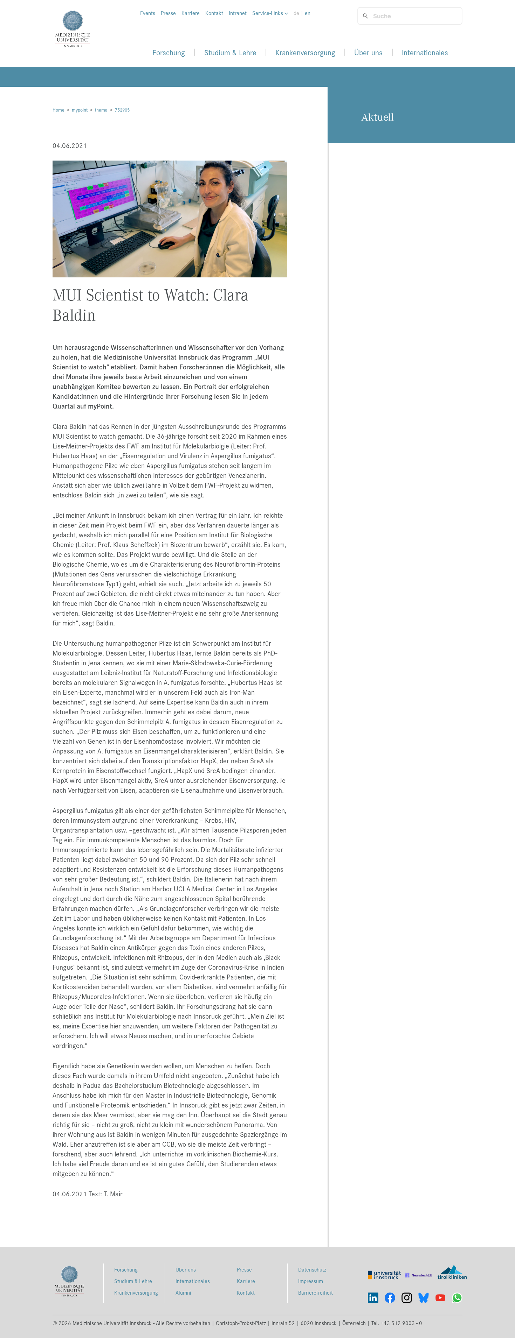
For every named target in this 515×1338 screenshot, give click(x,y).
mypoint (80, 109)
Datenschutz (312, 1269)
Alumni (183, 1292)
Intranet (238, 13)
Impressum (310, 1280)
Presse (168, 13)
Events (147, 13)
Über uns (368, 52)
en (307, 13)
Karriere (190, 13)
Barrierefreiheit (315, 1292)
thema (101, 109)
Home (58, 109)
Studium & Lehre (230, 52)
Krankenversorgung (305, 52)
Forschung (168, 52)
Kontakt (214, 13)
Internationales (425, 52)
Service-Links (268, 13)
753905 (122, 109)
